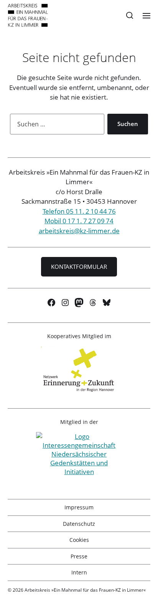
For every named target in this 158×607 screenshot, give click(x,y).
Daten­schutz (79, 523)
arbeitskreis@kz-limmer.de (79, 230)
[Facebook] (51, 302)
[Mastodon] (79, 302)
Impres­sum (79, 507)
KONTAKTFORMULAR (79, 266)
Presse (79, 556)
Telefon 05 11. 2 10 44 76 (79, 211)
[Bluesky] (106, 302)
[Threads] (92, 302)
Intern (79, 572)
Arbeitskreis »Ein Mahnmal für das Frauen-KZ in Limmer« (85, 590)
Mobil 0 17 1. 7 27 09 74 (79, 220)
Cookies (79, 539)
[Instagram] (65, 302)
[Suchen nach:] (55, 125)
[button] (130, 15)
